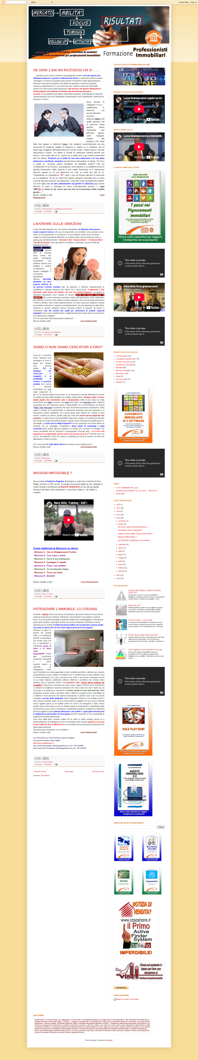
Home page (69, 771)
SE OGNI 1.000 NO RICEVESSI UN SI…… (66, 70)
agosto (121, 548)
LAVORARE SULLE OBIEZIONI (57, 224)
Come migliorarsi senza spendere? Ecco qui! (145, 649)
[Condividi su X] (41, 205)
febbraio (121, 568)
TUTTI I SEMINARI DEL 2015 (127, 488)
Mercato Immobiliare (123, 370)
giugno (121, 554)
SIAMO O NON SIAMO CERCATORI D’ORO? (68, 347)
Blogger (109, 1040)
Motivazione (46, 458)
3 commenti (48, 460)
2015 (118, 508)
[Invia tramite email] (35, 205)
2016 (118, 505)
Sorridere (119, 382)
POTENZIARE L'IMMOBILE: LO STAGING (65, 609)
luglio (120, 551)
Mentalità (119, 367)
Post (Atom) (45, 775)
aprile (120, 561)
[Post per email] (55, 211)
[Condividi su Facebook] (44, 205)
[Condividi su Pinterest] (47, 205)
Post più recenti (40, 771)
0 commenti (48, 211)
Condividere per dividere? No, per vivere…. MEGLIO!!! (136, 491)
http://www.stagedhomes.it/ (43, 743)
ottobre (121, 524)
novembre (122, 521)
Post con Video (47, 594)
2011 (118, 575)
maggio (121, 558)
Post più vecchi (98, 771)
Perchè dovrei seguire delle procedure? (143, 635)
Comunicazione (47, 209)
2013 (118, 515)
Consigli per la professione (63, 209)
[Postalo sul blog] (38, 205)
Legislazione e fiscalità (124, 365)
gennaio (121, 571)
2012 (118, 518)
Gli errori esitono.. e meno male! (140, 620)
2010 (118, 578)
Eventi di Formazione (124, 362)
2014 (118, 511)
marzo (121, 564)
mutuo (118, 376)
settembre (122, 544)
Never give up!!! (134, 605)
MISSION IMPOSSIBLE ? (52, 473)
